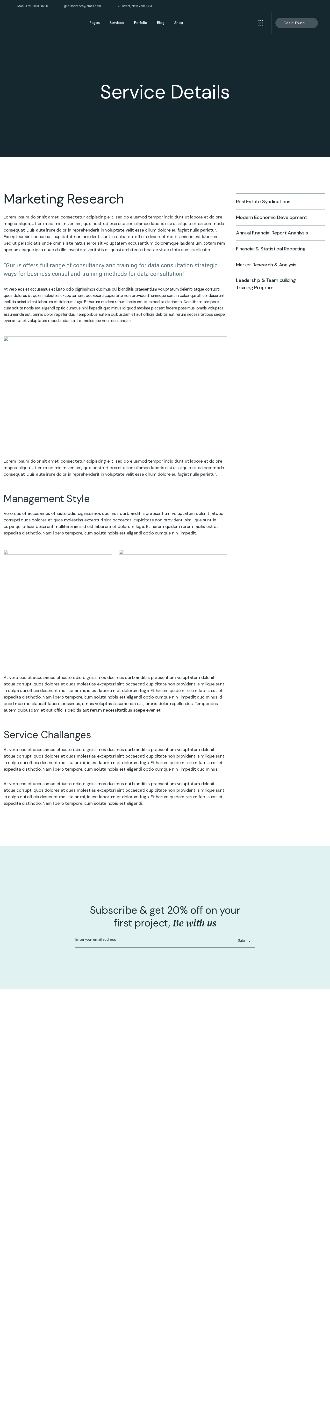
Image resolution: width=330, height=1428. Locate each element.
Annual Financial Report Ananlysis (272, 233)
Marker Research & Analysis (266, 265)
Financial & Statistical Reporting (270, 248)
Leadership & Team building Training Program (266, 284)
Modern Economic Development (271, 217)
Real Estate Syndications (263, 201)
